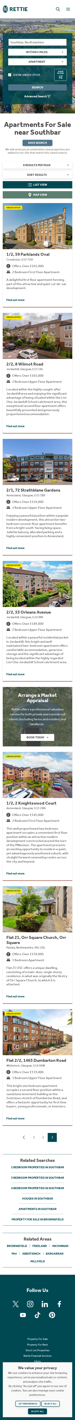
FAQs (37, 1361)
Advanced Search (35, 96)
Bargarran (54, 1253)
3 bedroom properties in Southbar (37, 1177)
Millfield (37, 1261)
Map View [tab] (40, 194)
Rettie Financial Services (37, 1355)
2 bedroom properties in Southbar (37, 1167)
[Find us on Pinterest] (52, 1315)
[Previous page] (23, 1137)
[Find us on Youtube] (23, 1315)
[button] (58, 9)
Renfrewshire (48, 21)
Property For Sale (25, 21)
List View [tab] (40, 184)
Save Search (37, 143)
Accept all (37, 1411)
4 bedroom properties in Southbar (37, 1188)
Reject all (50, 1403)
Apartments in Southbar (38, 1209)
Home (6, 21)
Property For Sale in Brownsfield (38, 1219)
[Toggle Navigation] (68, 9)
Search (37, 87)
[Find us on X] (16, 1304)
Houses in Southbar (37, 1198)
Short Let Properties (37, 1350)
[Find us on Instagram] (30, 1304)
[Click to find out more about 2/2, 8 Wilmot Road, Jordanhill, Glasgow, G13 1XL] (37, 373)
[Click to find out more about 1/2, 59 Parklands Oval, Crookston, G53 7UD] (37, 255)
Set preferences (28, 1403)
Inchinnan (60, 1246)
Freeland (39, 1246)
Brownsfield (17, 1246)
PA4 (14, 1253)
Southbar (66, 21)
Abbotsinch (31, 1253)
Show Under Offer (26, 75)
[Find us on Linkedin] (45, 1304)
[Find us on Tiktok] (37, 1315)
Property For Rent (37, 1344)
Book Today (35, 737)
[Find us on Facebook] (59, 1304)
